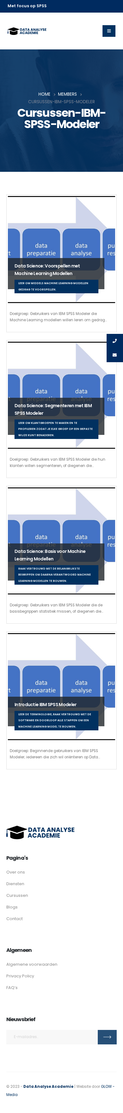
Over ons (15, 872)
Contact (14, 919)
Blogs (12, 907)
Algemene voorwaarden (31, 964)
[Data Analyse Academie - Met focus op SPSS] (27, 31)
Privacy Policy (20, 976)
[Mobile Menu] (108, 31)
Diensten (15, 884)
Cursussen (17, 895)
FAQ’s (12, 988)
